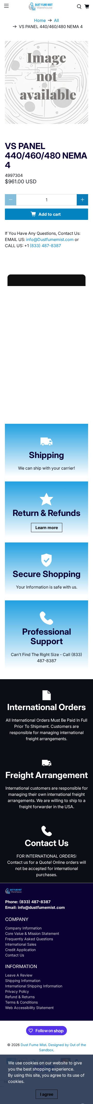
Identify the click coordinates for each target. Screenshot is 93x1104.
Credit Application (20, 949)
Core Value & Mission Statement (32, 933)
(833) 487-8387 (45, 245)
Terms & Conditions (21, 1002)
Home (40, 20)
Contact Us (14, 955)
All (56, 20)
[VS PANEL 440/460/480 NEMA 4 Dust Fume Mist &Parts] (46, 82)
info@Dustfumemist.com (50, 239)
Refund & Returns (20, 997)
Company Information (23, 928)
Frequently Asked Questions (29, 939)
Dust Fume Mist (33, 1045)
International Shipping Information (33, 986)
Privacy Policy (17, 991)
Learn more (46, 527)
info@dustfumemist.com (41, 907)
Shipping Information (22, 980)
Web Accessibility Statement (29, 1007)
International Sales (20, 944)
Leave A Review (18, 975)
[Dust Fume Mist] (46, 7)
